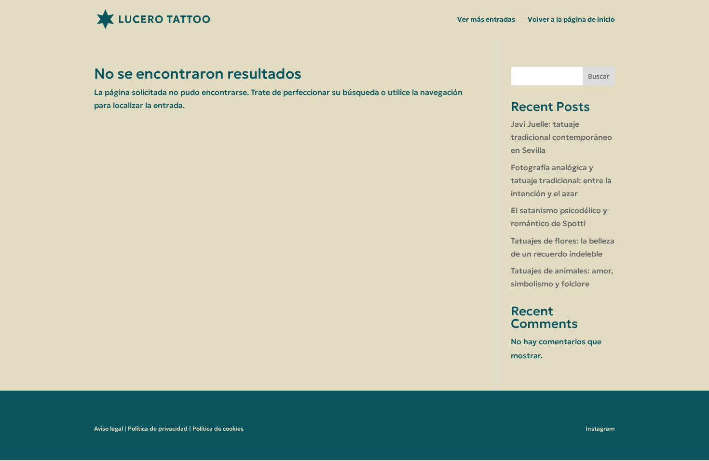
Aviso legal (108, 428)
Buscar (599, 76)
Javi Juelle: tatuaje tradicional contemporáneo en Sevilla (561, 137)
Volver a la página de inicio (571, 20)
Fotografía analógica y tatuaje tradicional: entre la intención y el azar (561, 180)
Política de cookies (218, 428)
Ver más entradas (486, 20)
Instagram (600, 428)
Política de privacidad (158, 428)
